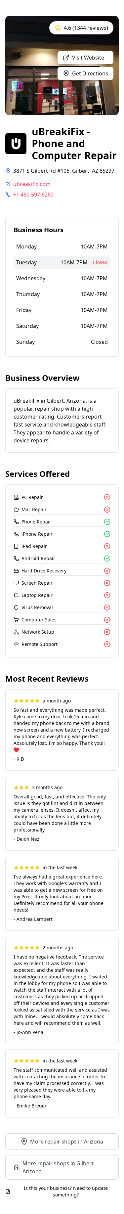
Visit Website (88, 57)
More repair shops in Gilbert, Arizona (58, 1167)
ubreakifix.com (32, 184)
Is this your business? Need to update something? (66, 1191)
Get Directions (90, 73)
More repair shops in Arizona (66, 1141)
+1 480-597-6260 (33, 194)
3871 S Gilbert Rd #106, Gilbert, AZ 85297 (63, 170)
